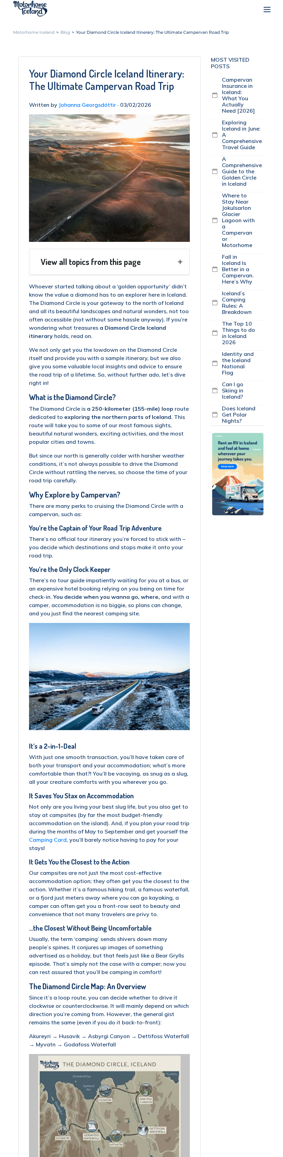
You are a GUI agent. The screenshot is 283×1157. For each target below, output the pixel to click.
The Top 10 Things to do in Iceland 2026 (238, 332)
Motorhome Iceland (30, 9)
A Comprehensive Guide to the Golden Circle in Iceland (242, 171)
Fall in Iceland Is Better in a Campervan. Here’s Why (238, 269)
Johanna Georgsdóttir (87, 104)
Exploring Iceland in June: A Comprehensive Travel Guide (242, 134)
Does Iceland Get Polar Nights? (238, 414)
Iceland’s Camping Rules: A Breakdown (237, 302)
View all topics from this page (91, 261)
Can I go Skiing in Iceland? (232, 390)
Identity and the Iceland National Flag (238, 363)
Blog (65, 32)
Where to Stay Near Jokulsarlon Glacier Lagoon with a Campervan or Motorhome (238, 220)
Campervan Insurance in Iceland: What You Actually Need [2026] (238, 95)
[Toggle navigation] (263, 10)
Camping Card (48, 839)
